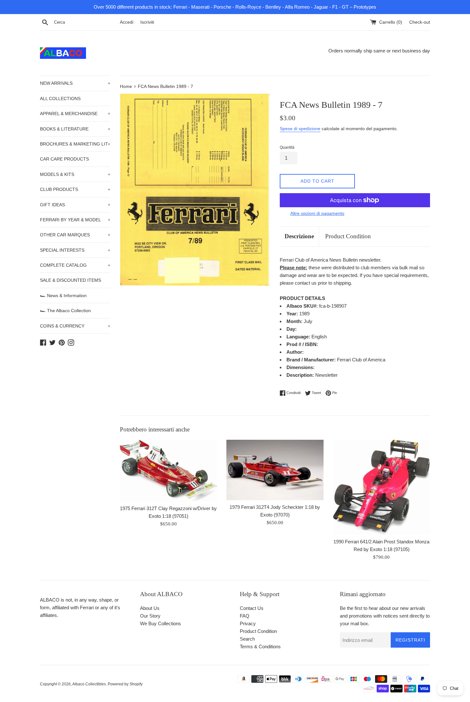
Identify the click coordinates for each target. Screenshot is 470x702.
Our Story (150, 616)
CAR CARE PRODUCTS (64, 159)
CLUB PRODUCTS (75, 189)
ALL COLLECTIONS (60, 98)
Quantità (287, 147)
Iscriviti (147, 22)
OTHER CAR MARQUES (75, 234)
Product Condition (348, 236)
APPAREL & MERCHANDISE (75, 113)
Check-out (419, 22)
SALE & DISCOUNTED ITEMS (70, 280)
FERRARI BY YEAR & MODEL (75, 219)
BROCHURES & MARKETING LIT (75, 143)
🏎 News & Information (63, 295)
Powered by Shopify (125, 684)
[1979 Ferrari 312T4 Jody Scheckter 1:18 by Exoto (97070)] (274, 470)
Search (247, 639)
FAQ (244, 616)
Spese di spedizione (300, 128)
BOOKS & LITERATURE (75, 128)
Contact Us (251, 608)
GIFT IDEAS (75, 204)
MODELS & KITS (75, 174)
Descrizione (299, 236)
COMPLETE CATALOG (75, 265)
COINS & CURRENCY (75, 325)
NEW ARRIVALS (75, 83)
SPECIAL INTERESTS (75, 250)
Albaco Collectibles (89, 684)
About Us (150, 608)
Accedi (126, 22)
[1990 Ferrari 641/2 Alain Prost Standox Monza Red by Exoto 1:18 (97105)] (381, 487)
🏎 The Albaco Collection (65, 310)
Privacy (248, 623)
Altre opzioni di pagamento (317, 213)
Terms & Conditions (260, 646)
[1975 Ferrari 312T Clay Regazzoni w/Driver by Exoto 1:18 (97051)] (168, 470)
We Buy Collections (160, 623)
